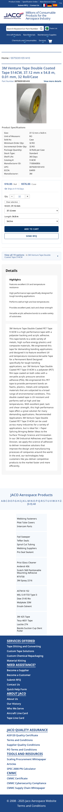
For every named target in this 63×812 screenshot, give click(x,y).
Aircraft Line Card (17, 713)
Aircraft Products (14, 34)
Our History (14, 703)
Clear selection (12, 202)
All (34, 503)
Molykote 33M (24, 602)
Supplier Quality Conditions (23, 744)
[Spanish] (55, 5)
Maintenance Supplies (47, 34)
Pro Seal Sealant (25, 552)
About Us (12, 699)
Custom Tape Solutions (20, 651)
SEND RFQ (31, 236)
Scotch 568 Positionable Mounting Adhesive (29, 571)
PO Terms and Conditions (22, 749)
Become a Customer (19, 675)
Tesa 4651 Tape (25, 620)
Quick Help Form (17, 689)
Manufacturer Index (48, 1)
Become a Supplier (18, 670)
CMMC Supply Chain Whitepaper (26, 788)
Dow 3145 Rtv (24, 598)
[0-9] (29, 503)
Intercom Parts (24, 526)
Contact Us (34, 5)
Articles (11, 764)
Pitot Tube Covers (26, 522)
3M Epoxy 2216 (24, 580)
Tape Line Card (15, 718)
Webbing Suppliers (27, 548)
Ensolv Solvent (24, 606)
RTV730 (20, 576)
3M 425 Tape (23, 616)
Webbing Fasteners (27, 518)
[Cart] (50, 41)
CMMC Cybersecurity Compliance (26, 783)
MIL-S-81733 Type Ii (27, 594)
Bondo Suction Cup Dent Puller (29, 629)
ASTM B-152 (23, 590)
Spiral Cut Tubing (26, 544)
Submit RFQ (23, 5)
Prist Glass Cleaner (26, 562)
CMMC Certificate (17, 778)
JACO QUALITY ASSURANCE (27, 729)
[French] (44, 5)
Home (5, 58)
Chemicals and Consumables (24, 40)
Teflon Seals (23, 540)
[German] (49, 5)
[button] (41, 28)
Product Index (14, 1)
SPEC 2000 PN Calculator (21, 768)
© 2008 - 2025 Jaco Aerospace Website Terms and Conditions (31, 803)
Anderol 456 (23, 566)
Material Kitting (16, 660)
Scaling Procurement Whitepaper (26, 759)
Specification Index (30, 1)
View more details (52, 81)
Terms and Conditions (20, 740)
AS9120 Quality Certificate (22, 735)
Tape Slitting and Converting (24, 646)
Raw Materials (29, 34)
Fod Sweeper (23, 536)
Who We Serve (15, 708)
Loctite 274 (22, 624)
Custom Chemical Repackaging (25, 656)
